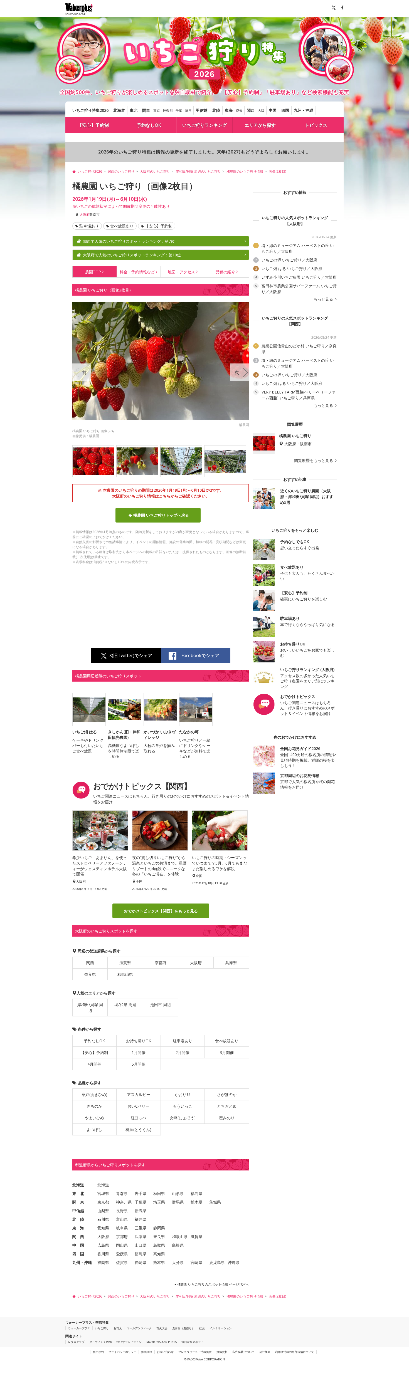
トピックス (316, 125)
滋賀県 (125, 962)
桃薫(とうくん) (138, 1129)
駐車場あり (89, 226)
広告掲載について (243, 1352)
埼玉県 (159, 1202)
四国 (285, 110)
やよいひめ (94, 1117)
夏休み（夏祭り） (183, 1328)
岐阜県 (122, 1228)
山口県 (140, 1245)
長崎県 (140, 1262)
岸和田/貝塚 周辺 (90, 1007)
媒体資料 (222, 1352)
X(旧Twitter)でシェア (130, 655)
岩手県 (140, 1193)
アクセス (181, 271)
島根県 (178, 1245)
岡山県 (122, 1245)
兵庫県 (231, 962)
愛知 (239, 110)
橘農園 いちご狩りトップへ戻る (161, 515)
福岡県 (103, 1262)
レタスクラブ (76, 1342)
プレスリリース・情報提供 (195, 1352)
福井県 (140, 1219)
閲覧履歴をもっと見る (314, 460)
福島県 (196, 1193)
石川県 (103, 1219)
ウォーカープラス (79, 1328)
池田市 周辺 (160, 1004)
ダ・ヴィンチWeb (100, 1342)
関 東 (78, 1202)
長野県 (122, 1210)
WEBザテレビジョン (129, 1342)
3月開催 (227, 1052)
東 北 (78, 1193)
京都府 (160, 962)
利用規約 (98, 1352)
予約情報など (137, 271)
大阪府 (85, 214)
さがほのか (226, 1094)
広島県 (103, 1245)
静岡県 (159, 1228)
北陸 (216, 110)
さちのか (94, 1106)
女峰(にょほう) (183, 1117)
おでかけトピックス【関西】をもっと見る (161, 911)
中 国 (78, 1245)
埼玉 (188, 110)
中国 (273, 110)
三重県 (140, 1228)
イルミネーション (221, 1328)
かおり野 (182, 1094)
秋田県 (159, 1193)
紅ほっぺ (138, 1117)
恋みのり (227, 1117)
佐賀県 (122, 1262)
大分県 (178, 1262)
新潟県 (140, 1210)
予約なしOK (149, 125)
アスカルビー (138, 1094)
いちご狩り (102, 1328)
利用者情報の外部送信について (294, 1352)
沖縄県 (234, 1262)
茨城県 (215, 1202)
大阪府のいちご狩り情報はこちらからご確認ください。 (161, 496)
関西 (251, 110)
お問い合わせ (165, 1352)
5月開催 (139, 1064)
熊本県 (159, 1262)
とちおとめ (226, 1106)
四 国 (78, 1253)
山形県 (178, 1193)
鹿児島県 (217, 1262)
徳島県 (140, 1253)
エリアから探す (260, 125)
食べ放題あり (122, 226)
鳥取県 (159, 1245)
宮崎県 (196, 1262)
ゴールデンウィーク (139, 1328)
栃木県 (196, 1202)
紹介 (225, 271)
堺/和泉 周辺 (125, 1004)
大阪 (261, 110)
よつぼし (94, 1129)
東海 (229, 110)
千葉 (179, 110)
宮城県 (103, 1193)
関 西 (78, 1236)
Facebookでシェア (200, 655)
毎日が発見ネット (192, 1342)
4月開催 (94, 1064)
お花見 (118, 1328)
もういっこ (182, 1106)
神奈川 (168, 110)
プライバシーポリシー (122, 1352)
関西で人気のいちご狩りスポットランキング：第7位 (129, 241)
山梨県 (103, 1210)
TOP (93, 271)
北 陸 (78, 1219)
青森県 (122, 1193)
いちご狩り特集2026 (90, 110)
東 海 (78, 1228)
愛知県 (103, 1228)
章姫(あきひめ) (94, 1094)
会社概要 (264, 1352)
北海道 (119, 110)
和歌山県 (125, 974)
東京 (156, 110)
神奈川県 (124, 1202)
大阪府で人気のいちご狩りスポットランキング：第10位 (132, 255)
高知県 (159, 1253)
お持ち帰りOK (138, 1040)
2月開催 (182, 1052)
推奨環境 (146, 1352)
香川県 (103, 1253)
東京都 (103, 1202)
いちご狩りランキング (204, 125)
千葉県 (140, 1202)
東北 (133, 110)
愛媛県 (122, 1253)
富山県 (122, 1219)
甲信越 (202, 110)
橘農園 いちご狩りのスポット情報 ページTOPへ (212, 1284)
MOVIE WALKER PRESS (161, 1342)
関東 (146, 110)
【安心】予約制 (93, 125)
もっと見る (324, 299)
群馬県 (178, 1202)
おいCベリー (138, 1106)
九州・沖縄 (303, 110)
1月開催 (139, 1052)
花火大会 (161, 1328)
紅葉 (202, 1328)
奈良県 (90, 974)
